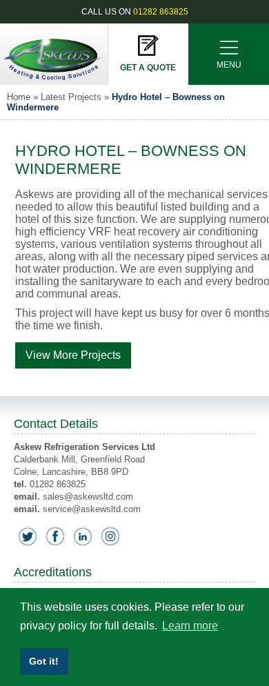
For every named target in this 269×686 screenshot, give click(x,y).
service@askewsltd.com (92, 509)
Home (18, 97)
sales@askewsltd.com (88, 496)
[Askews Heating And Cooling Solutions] (54, 81)
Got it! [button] (44, 661)
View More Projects (73, 355)
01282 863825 (160, 12)
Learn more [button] (190, 625)
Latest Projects (71, 97)
